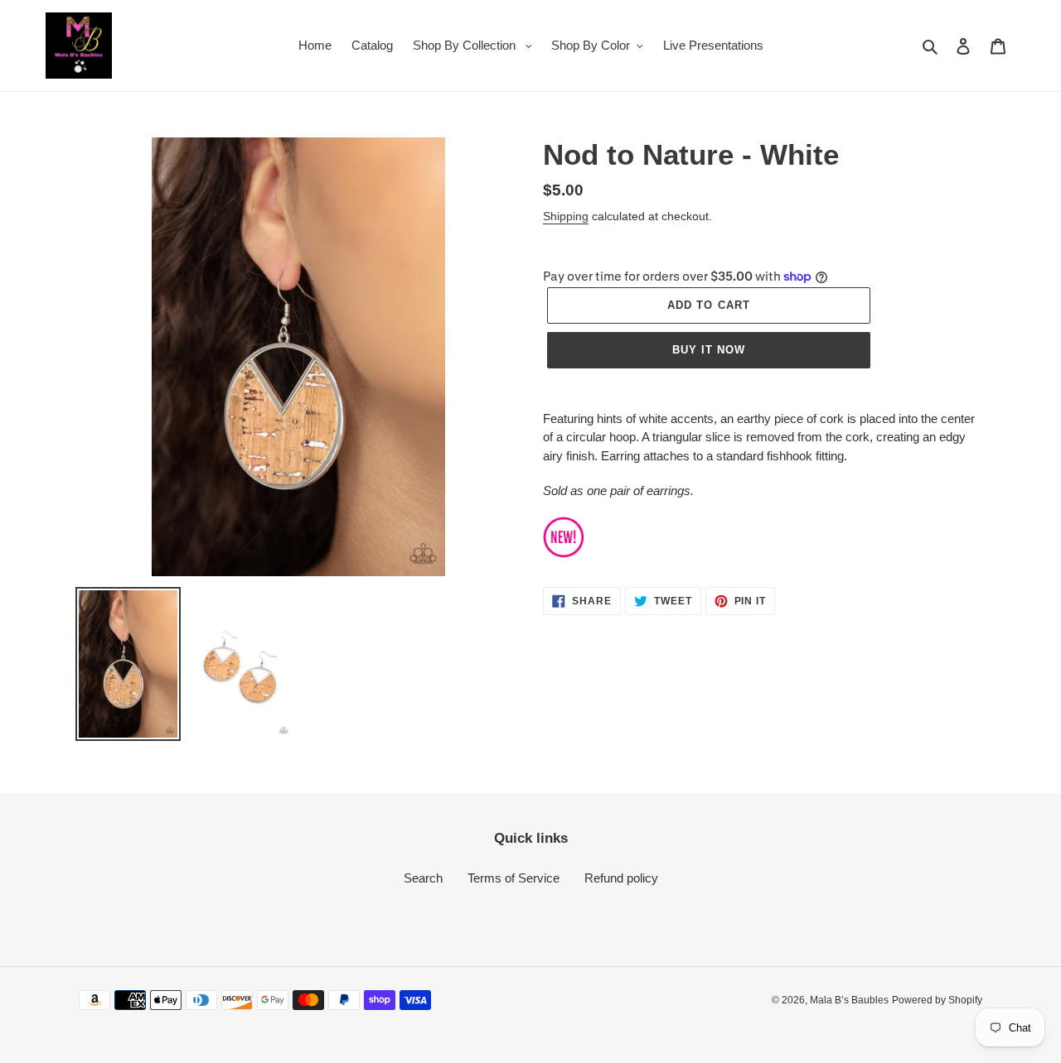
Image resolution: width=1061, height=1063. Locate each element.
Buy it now (708, 350)
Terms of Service (514, 878)
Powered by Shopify (937, 1000)
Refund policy (621, 878)
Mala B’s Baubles (849, 1000)
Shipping (566, 216)
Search (423, 878)
